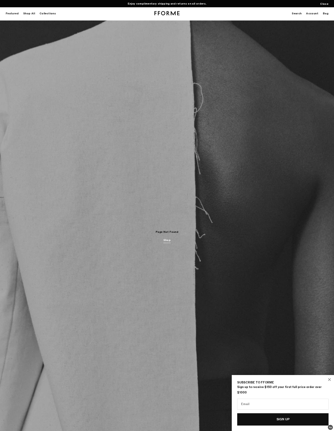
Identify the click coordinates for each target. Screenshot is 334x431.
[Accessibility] (330, 427)
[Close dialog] (329, 379)
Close (324, 3)
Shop (167, 240)
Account (312, 13)
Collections (48, 13)
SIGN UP (283, 419)
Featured (12, 13)
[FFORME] (167, 13)
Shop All (29, 13)
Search (297, 13)
